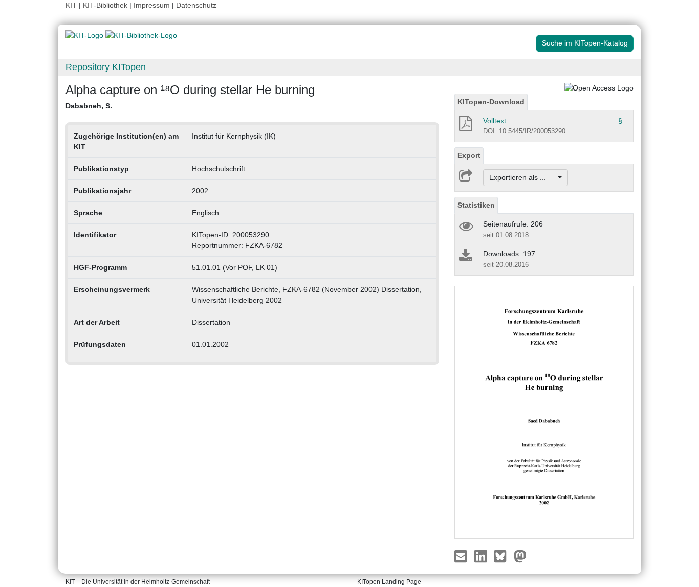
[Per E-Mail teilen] (461, 555)
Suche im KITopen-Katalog (585, 43)
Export (468, 155)
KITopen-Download (491, 102)
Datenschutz (196, 5)
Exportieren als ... (522, 177)
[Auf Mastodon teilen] (520, 555)
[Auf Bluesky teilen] (503, 555)
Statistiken (476, 205)
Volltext (494, 121)
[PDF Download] (464, 126)
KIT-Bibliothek (106, 5)
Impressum (152, 5)
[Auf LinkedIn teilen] (481, 555)
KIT (71, 5)
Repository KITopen (105, 67)
